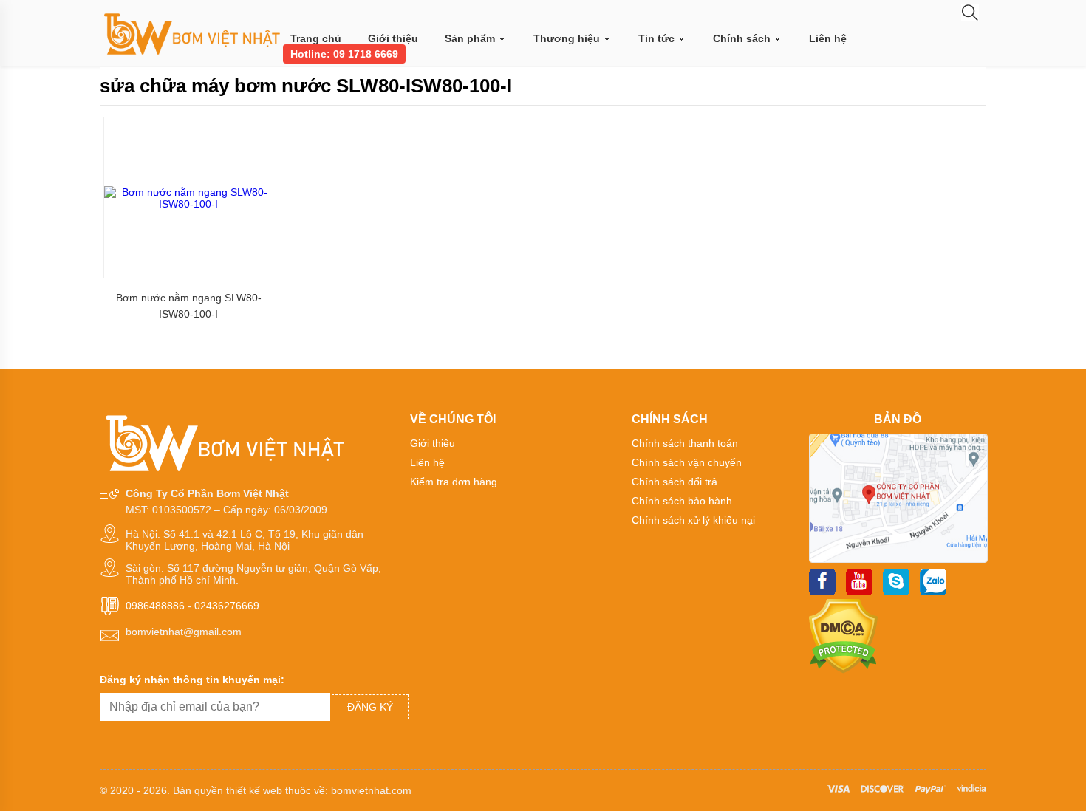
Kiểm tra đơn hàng (453, 481)
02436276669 (226, 606)
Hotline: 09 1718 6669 (344, 54)
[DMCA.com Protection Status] (843, 670)
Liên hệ (828, 38)
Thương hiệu (568, 38)
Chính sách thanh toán (685, 443)
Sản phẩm (471, 38)
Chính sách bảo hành (682, 501)
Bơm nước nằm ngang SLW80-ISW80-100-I (189, 306)
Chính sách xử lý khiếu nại (693, 520)
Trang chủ (315, 38)
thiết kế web (254, 790)
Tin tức (657, 38)
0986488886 (155, 606)
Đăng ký (370, 707)
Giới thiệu (393, 38)
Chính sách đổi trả (674, 481)
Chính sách (743, 38)
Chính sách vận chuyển (687, 462)
